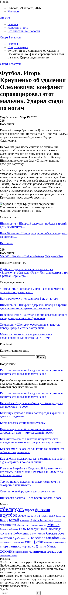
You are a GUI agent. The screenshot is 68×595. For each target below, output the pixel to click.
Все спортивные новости (24, 31)
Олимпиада (53, 529)
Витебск (34, 516)
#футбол (8, 515)
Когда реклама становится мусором (23, 422)
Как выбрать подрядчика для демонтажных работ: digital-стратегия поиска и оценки (32, 460)
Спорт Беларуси (10, 37)
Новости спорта (18, 27)
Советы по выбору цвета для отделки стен (27, 491)
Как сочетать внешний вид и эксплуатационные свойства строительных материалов (31, 372)
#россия (42, 509)
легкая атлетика (16, 542)
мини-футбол (34, 542)
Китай (14, 520)
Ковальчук (24, 520)
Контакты (14, 11)
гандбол (52, 538)
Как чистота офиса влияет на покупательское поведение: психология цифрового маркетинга (30, 440)
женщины (4, 542)
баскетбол (55, 533)
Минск (53, 524)
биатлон (6, 538)
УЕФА (33, 533)
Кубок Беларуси (41, 520)
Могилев (5, 529)
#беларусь (12, 509)
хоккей (6, 551)
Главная (13, 24)
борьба (16, 538)
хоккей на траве (20, 552)
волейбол (38, 538)
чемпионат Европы (8, 555)
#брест (29, 510)
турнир (26, 546)
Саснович (6, 533)
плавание (48, 542)
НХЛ (43, 529)
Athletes (5, 17)
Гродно (51, 515)
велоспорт (25, 538)
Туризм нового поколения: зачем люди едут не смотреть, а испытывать (30, 483)
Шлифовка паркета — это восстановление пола (31, 497)
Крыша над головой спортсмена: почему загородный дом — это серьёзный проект (26, 431)
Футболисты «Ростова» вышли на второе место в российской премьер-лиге (32, 290)
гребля (63, 538)
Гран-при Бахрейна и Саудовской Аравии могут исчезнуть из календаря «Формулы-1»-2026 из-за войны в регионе (31, 472)
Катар (4, 520)
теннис (15, 546)
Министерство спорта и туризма (31, 525)
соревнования (59, 542)
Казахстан (60, 516)
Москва (14, 529)
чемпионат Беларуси (45, 551)
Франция (41, 534)
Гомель (43, 515)
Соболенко (21, 533)
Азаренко (24, 515)
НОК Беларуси (29, 529)
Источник (6, 243)
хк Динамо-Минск (44, 546)
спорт (4, 546)
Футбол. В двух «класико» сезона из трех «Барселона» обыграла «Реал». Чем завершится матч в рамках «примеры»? (34, 273)
